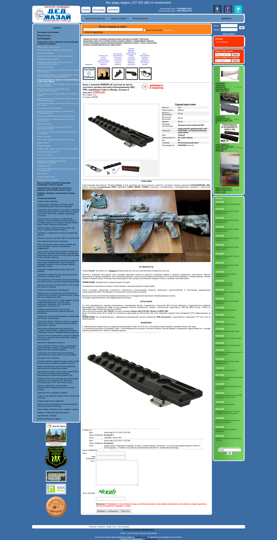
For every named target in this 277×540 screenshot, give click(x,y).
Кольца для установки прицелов (49, 108)
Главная (85, 10)
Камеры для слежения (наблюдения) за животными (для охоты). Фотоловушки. (58, 317)
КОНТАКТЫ (113, 10)
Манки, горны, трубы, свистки (48, 47)
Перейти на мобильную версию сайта (138, 529)
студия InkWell (151, 539)
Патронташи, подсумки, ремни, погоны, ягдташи (56, 139)
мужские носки (141, 537)
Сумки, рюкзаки (43, 143)
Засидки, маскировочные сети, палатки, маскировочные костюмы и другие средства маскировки (55, 311)
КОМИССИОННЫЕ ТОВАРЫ (49, 419)
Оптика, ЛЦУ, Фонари (45, 67)
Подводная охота (44, 166)
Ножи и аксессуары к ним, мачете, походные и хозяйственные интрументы (55, 63)
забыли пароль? (228, 34)
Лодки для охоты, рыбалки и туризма (52, 393)
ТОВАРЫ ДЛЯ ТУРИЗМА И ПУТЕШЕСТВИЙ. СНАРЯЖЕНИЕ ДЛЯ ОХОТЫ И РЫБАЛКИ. (55, 206)
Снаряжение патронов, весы (48, 59)
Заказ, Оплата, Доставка (95, 18)
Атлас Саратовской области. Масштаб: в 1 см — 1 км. (223, 190)
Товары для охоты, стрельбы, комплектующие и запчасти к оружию (110, 39)
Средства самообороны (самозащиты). (53, 290)
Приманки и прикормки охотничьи (51, 343)
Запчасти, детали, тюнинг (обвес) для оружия (55, 56)
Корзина (101, 527)
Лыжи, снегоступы (44, 155)
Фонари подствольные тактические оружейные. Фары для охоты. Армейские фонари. (56, 367)
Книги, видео (42, 173)
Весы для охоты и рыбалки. (48, 358)
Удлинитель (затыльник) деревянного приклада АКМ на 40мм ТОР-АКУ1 (222, 87)
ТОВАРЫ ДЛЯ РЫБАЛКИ (47, 201)
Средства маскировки (45, 53)
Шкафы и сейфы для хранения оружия (53, 412)
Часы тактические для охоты (48, 152)
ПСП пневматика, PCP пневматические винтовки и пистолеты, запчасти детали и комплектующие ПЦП (58, 281)
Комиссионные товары (46, 177)
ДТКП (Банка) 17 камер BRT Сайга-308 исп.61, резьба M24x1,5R (224, 147)
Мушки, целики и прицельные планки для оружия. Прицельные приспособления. (57, 405)
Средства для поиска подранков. (50, 401)
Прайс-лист (111, 527)
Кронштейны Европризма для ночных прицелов (55, 116)
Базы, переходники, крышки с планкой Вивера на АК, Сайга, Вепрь (120, 44)
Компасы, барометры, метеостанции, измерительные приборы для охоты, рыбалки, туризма (56, 387)
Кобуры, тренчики (44, 136)
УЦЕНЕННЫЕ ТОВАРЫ (46, 416)
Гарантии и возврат (119, 18)
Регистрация (98, 10)
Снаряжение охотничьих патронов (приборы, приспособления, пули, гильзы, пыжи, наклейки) (56, 354)
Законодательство (139, 18)
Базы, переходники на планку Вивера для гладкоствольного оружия (53, 90)
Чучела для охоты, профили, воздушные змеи (55, 50)
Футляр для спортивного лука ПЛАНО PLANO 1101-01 (224, 119)
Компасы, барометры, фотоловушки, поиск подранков (58, 158)
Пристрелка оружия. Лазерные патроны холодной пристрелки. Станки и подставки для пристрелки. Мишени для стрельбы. (57, 323)
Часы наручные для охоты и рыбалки (52, 241)
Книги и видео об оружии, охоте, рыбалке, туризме (57, 409)
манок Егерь (98, 32)
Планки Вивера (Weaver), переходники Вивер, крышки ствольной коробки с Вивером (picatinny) (58, 75)
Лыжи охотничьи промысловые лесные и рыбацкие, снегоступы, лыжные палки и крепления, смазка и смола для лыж (58, 337)
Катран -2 (113, 271)
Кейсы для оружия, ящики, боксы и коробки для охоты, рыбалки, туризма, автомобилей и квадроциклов (56, 246)
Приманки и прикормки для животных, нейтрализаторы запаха (52, 162)
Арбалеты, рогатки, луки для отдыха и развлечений (58, 238)
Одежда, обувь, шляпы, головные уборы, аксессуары (57, 149)
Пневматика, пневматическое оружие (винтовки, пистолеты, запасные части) (57, 275)
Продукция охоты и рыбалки (48, 180)
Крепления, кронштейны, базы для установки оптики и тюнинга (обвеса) (116, 40)
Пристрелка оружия (44, 124)
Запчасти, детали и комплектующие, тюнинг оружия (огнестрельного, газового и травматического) (58, 362)
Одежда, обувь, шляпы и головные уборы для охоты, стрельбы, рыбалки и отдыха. (56, 229)
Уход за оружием (43, 146)
